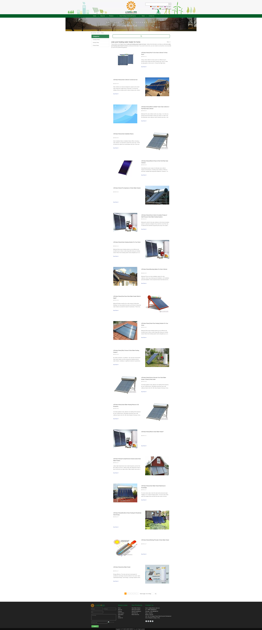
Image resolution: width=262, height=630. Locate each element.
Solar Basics (120, 614)
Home (119, 608)
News (119, 616)
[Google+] (148, 621)
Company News (96, 39)
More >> (169, 41)
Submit (95, 626)
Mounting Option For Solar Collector (158, 269)
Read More (143, 66)
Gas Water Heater (126, 567)
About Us (120, 609)
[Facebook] (146, 621)
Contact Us (120, 617)
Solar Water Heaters (136, 608)
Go (155, 593)
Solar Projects (121, 612)
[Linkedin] (150, 621)
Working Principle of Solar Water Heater (159, 540)
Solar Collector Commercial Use (129, 79)
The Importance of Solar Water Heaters (131, 188)
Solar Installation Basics (128, 133)
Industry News (96, 42)
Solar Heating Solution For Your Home (131, 242)
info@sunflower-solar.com (154, 608)
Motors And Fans (135, 614)
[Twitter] (152, 621)
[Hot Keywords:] (170, 4)
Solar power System (136, 609)
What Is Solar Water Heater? (157, 431)
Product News (96, 45)
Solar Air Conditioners (136, 611)
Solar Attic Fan (135, 612)
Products (120, 611)
